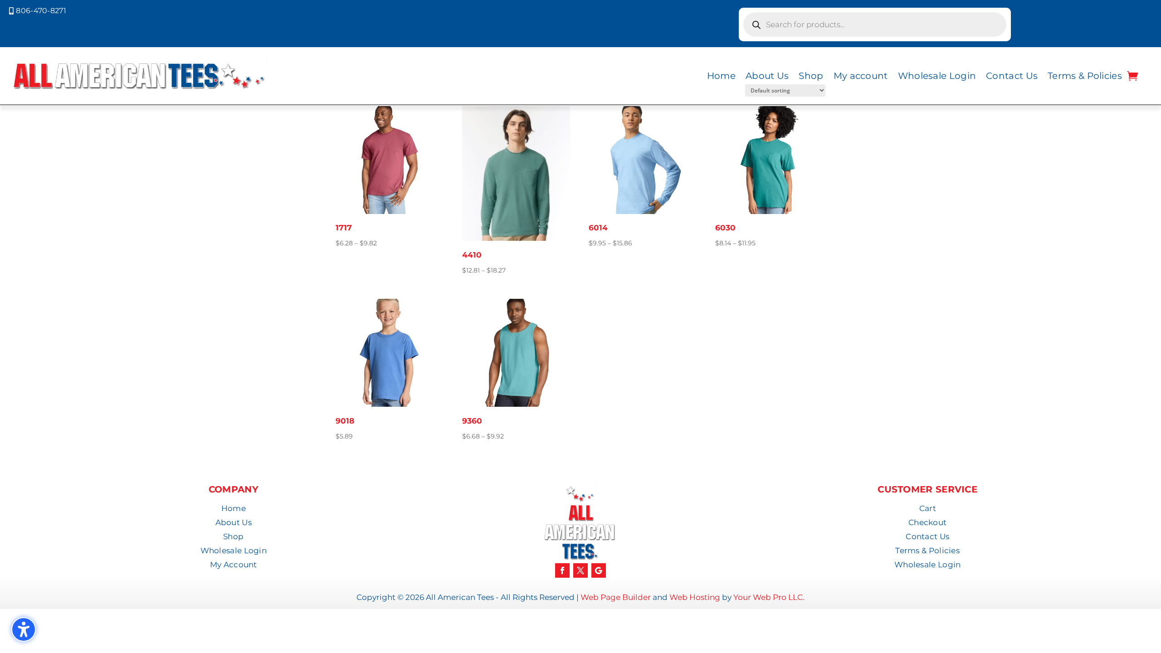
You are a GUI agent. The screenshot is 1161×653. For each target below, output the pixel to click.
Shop (811, 75)
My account (861, 75)
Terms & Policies (1085, 75)
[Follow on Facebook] (562, 570)
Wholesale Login (937, 75)
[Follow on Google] (598, 570)
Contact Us (1012, 75)
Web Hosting (694, 597)
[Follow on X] (580, 570)
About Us (767, 75)
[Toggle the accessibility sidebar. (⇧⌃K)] (23, 629)
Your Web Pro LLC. (769, 597)
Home (721, 75)
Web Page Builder (615, 597)
